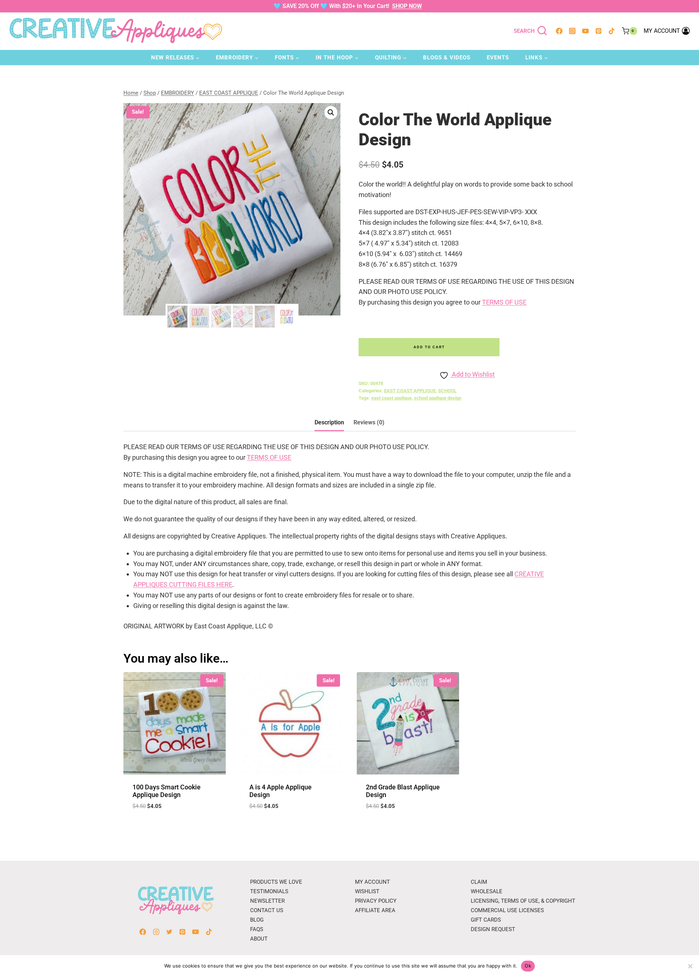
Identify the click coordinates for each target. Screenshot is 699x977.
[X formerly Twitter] (169, 931)
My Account (372, 882)
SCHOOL (447, 390)
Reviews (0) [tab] (369, 422)
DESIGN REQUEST (493, 929)
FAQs (256, 929)
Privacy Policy (375, 901)
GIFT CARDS (486, 920)
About (259, 938)
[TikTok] (611, 31)
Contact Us (266, 910)
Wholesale (486, 891)
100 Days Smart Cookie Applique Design (167, 791)
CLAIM (479, 882)
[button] (330, 112)
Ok (528, 966)
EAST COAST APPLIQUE (410, 390)
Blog (257, 920)
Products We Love (276, 882)
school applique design (437, 398)
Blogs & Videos (446, 57)
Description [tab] (329, 422)
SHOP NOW (407, 6)
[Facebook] (559, 31)
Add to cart (429, 347)
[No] (690, 966)
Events (498, 57)
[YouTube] (585, 31)
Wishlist (367, 891)
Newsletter (267, 901)
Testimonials (269, 891)
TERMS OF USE (504, 302)
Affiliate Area (375, 910)
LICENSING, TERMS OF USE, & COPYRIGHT (523, 901)
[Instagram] (572, 31)
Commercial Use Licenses (507, 910)
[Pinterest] (598, 31)
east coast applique (391, 398)
